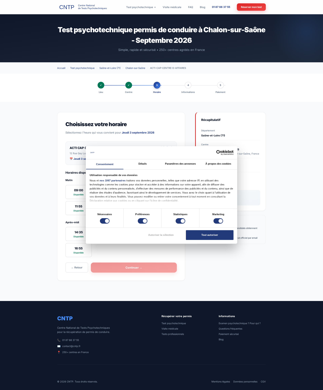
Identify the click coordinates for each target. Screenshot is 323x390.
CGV (263, 381)
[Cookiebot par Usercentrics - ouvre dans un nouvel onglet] (219, 152)
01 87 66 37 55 (221, 7)
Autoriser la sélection (161, 234)
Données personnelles (245, 381)
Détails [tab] (142, 163)
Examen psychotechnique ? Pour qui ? (240, 323)
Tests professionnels (173, 334)
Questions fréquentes (230, 328)
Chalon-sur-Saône (135, 68)
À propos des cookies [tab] (218, 163)
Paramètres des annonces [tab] (180, 163)
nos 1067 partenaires (113, 180)
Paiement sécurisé (229, 334)
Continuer (133, 267)
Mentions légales (220, 381)
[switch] (142, 221)
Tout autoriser (209, 234)
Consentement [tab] (104, 164)
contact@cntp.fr (71, 346)
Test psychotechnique (82, 68)
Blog (221, 339)
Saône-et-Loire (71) (110, 68)
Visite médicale (170, 328)
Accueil (61, 68)
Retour (76, 267)
